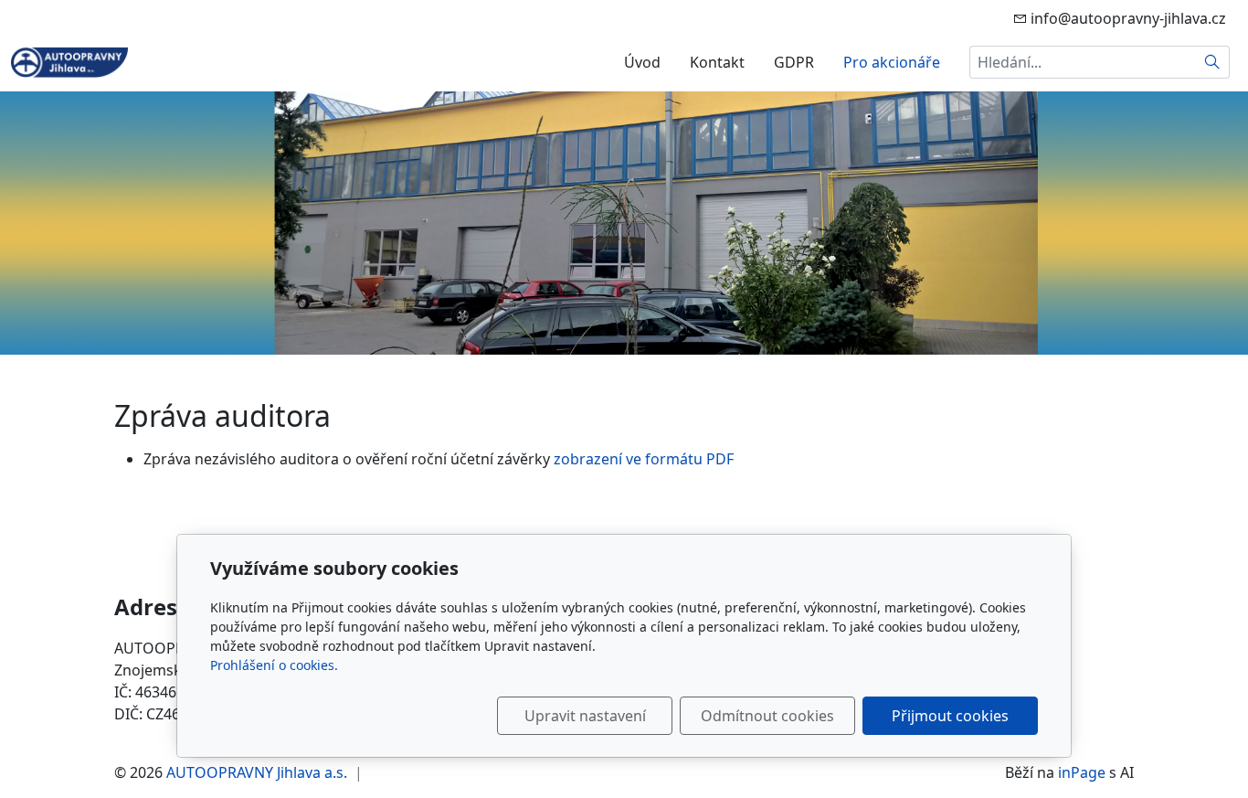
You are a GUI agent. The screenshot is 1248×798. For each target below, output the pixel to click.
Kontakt (717, 62)
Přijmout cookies (950, 716)
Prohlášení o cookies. (274, 665)
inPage (1081, 772)
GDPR (794, 62)
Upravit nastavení (585, 716)
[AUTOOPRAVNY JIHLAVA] (69, 60)
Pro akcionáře (891, 62)
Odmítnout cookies (767, 716)
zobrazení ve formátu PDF (644, 459)
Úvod (642, 62)
